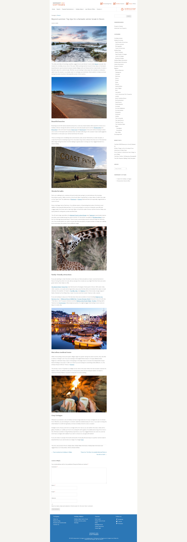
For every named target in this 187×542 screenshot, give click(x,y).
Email (53, 491)
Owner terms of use (100, 521)
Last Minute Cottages (130, 8)
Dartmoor (73, 199)
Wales (116, 126)
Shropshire (118, 112)
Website (53, 498)
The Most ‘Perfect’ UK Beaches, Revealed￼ (125, 156)
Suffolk (117, 116)
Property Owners (118, 26)
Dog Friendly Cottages (121, 54)
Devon (59, 15)
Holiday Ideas (71, 445)
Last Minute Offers (90, 9)
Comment (54, 467)
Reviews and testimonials (59, 522)
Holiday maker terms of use (81, 519)
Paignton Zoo (99, 297)
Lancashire (118, 92)
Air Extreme (62, 303)
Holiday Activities (118, 40)
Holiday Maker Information (81, 445)
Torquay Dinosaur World (83, 299)
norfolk (117, 96)
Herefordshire (118, 86)
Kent (116, 90)
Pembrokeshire (119, 104)
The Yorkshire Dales (120, 124)
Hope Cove (74, 130)
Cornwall (117, 74)
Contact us (56, 524)
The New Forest (119, 122)
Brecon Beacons (119, 70)
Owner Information (119, 64)
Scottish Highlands (120, 108)
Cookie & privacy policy (80, 521)
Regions (116, 68)
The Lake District (119, 120)
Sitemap (76, 522)
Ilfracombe (54, 130)
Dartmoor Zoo (55, 299)
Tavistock (92, 215)
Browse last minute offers (123, 181)
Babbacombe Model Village (84, 301)
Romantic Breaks (119, 58)
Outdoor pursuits (119, 44)
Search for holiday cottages (124, 179)
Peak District (118, 102)
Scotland (117, 106)
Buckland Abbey (97, 217)
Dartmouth (83, 130)
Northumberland (119, 100)
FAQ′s (96, 522)
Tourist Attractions (120, 48)
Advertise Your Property (120, 28)
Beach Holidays (119, 52)
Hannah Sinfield (75, 447)
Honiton (72, 364)
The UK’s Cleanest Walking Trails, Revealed (124, 158)
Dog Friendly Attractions (121, 42)
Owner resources (99, 526)
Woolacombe (97, 127)
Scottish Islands (119, 110)
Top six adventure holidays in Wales (61, 452)
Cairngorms (118, 72)
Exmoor (80, 199)
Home (53, 9)
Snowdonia (119, 130)
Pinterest (120, 523)
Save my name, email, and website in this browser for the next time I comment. (72, 506)
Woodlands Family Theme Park (59, 287)
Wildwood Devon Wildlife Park (69, 299)
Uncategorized (118, 134)
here (82, 440)
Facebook (120, 519)
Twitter (120, 521)
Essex (116, 82)
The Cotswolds (119, 118)
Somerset (117, 114)
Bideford (83, 291)
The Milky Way (74, 291)
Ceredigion (119, 128)
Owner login (98, 528)
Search (58, 9)
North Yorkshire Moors (120, 98)
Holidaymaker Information (94, 445)
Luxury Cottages (119, 56)
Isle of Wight (118, 88)
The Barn (94, 301)
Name (53, 485)
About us (55, 519)
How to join (98, 519)
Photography (118, 46)
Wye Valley (118, 132)
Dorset (117, 80)
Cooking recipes (118, 38)
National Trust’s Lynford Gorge (78, 215)
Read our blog (56, 521)
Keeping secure (99, 524)
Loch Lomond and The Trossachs (123, 94)
